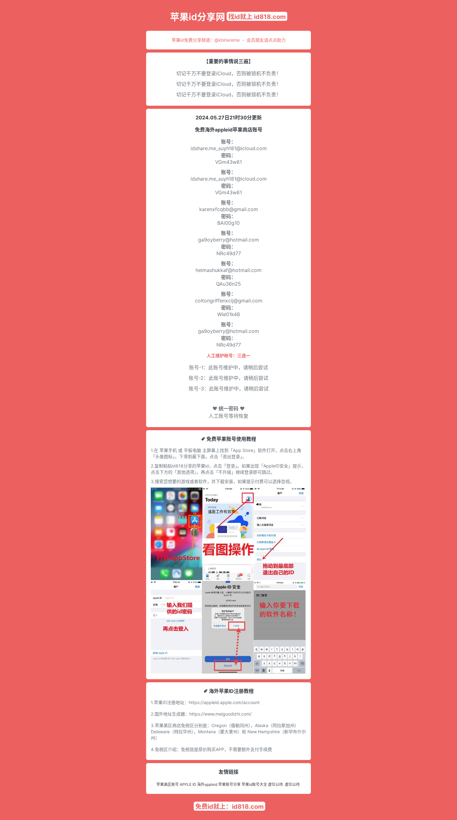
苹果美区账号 (167, 784)
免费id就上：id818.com (229, 806)
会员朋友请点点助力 (266, 40)
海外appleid (207, 784)
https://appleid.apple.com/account (224, 702)
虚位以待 (275, 784)
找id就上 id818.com (257, 17)
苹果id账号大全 (254, 784)
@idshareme (227, 40)
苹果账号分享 (229, 784)
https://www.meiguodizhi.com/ (220, 713)
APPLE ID (188, 784)
